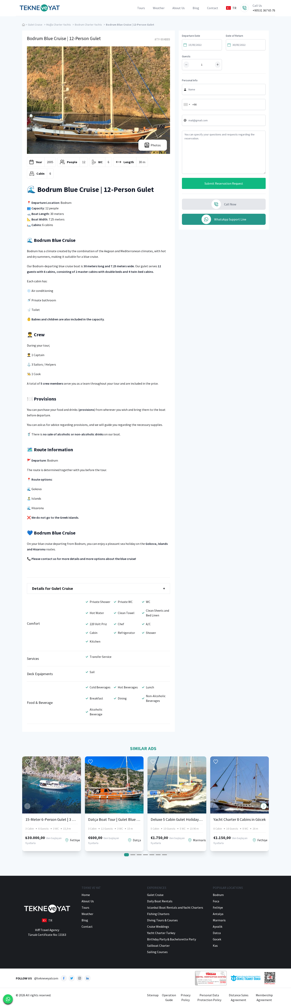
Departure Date (191, 35)
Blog (196, 8)
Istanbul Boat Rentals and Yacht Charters (175, 907)
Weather (159, 8)
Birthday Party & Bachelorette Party (171, 939)
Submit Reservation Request (223, 183)
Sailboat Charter (158, 946)
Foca (216, 901)
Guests (186, 56)
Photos (156, 145)
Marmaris (219, 920)
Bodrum (218, 895)
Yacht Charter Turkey (161, 933)
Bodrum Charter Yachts (88, 24)
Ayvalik (217, 926)
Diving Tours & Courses (162, 920)
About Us (178, 8)
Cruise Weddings (158, 926)
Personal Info (190, 80)
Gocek (217, 939)
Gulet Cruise (35, 24)
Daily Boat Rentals (159, 901)
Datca (217, 933)
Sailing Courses (157, 952)
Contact (212, 8)
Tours (141, 8)
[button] (264, 806)
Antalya (218, 914)
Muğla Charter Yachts (58, 24)
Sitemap (153, 995)
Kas (215, 946)
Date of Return (234, 35)
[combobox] (186, 104)
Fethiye (218, 907)
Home (86, 895)
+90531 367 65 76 (264, 10)
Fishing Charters (158, 914)
